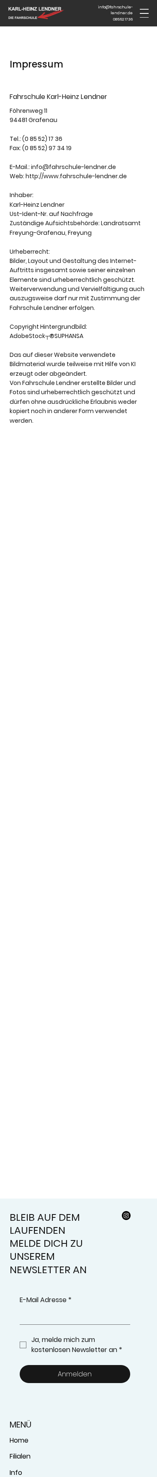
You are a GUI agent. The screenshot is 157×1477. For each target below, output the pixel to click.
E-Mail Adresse (46, 1300)
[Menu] (144, 13)
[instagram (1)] (126, 1215)
